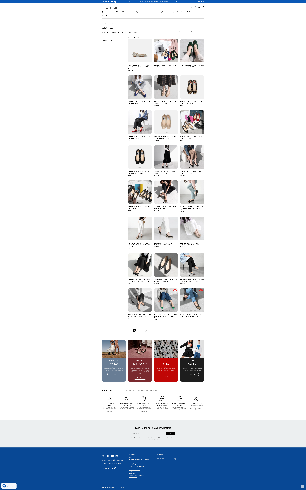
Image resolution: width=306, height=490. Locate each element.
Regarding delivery (133, 464)
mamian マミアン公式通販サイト (119, 487)
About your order (133, 461)
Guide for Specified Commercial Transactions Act (136, 476)
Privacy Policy (132, 473)
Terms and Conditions (134, 469)
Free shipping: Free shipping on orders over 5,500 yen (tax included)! (153, 1)
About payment (132, 463)
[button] (195, 7)
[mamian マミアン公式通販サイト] (110, 7)
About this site (132, 471)
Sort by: (104, 37)
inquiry (130, 457)
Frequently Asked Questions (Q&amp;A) (139, 459)
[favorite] (192, 7)
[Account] (199, 7)
